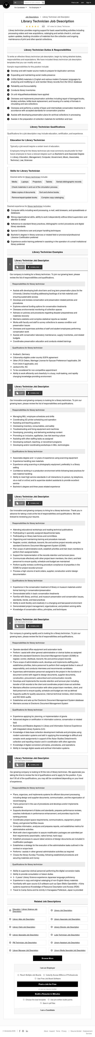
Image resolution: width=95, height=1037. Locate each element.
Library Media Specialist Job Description (69, 950)
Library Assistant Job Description (67, 942)
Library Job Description (63, 910)
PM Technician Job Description (25, 942)
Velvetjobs (6, 4)
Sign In (88, 2)
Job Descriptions (32, 17)
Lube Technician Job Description (67, 935)
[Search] (43, 2)
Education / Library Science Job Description (25, 910)
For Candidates (19, 7)
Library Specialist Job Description (26, 935)
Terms (58, 1031)
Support (52, 1031)
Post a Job (75, 2)
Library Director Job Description (66, 927)
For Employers (34, 7)
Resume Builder (76, 1031)
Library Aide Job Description (24, 919)
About (46, 1031)
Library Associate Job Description (67, 919)
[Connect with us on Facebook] (19, 1031)
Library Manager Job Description (25, 950)
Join (82, 2)
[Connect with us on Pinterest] (23, 1031)
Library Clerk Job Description (24, 927)
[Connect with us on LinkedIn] (27, 1031)
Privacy (63, 1031)
